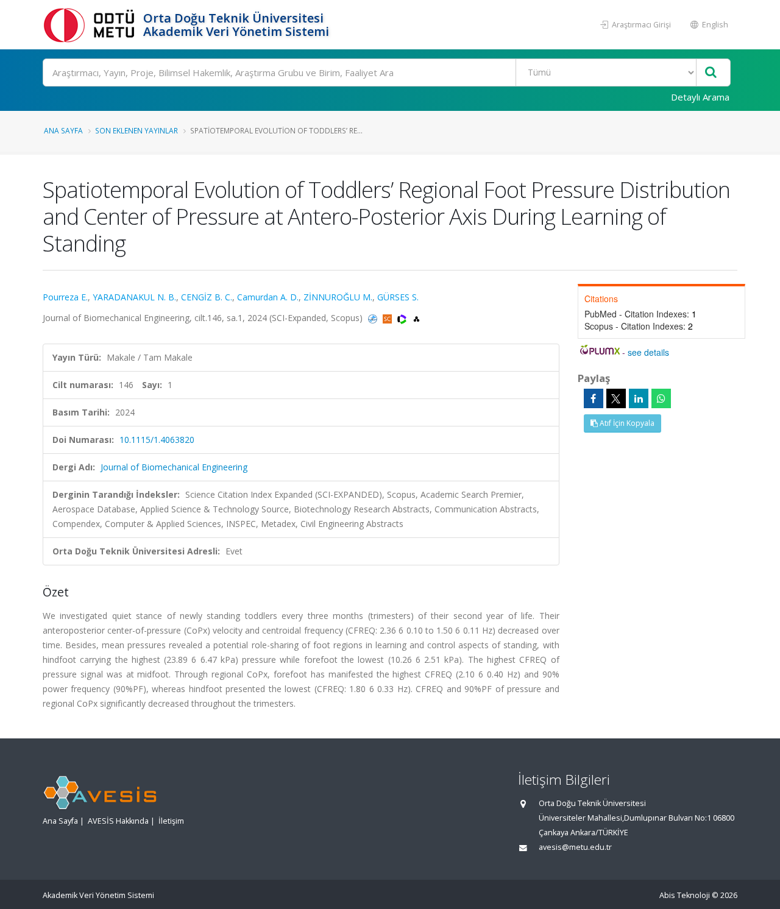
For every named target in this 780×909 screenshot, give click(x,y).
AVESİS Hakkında (118, 821)
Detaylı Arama (700, 97)
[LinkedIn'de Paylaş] (638, 398)
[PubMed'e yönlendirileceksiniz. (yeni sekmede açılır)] (374, 318)
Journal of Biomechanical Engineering (174, 467)
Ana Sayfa (63, 130)
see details (648, 352)
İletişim (171, 821)
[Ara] (711, 73)
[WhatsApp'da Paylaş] (661, 398)
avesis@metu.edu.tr (575, 847)
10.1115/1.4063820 (156, 439)
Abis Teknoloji (684, 895)
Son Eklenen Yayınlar (136, 130)
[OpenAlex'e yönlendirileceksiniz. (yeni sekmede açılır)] (416, 318)
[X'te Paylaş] (616, 398)
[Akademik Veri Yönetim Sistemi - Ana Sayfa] (91, 24)
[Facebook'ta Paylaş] (593, 398)
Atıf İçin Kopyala (626, 423)
